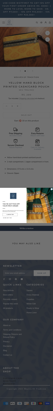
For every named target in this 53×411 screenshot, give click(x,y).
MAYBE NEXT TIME (7, 217)
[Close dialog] (51, 189)
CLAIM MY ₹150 (10, 214)
